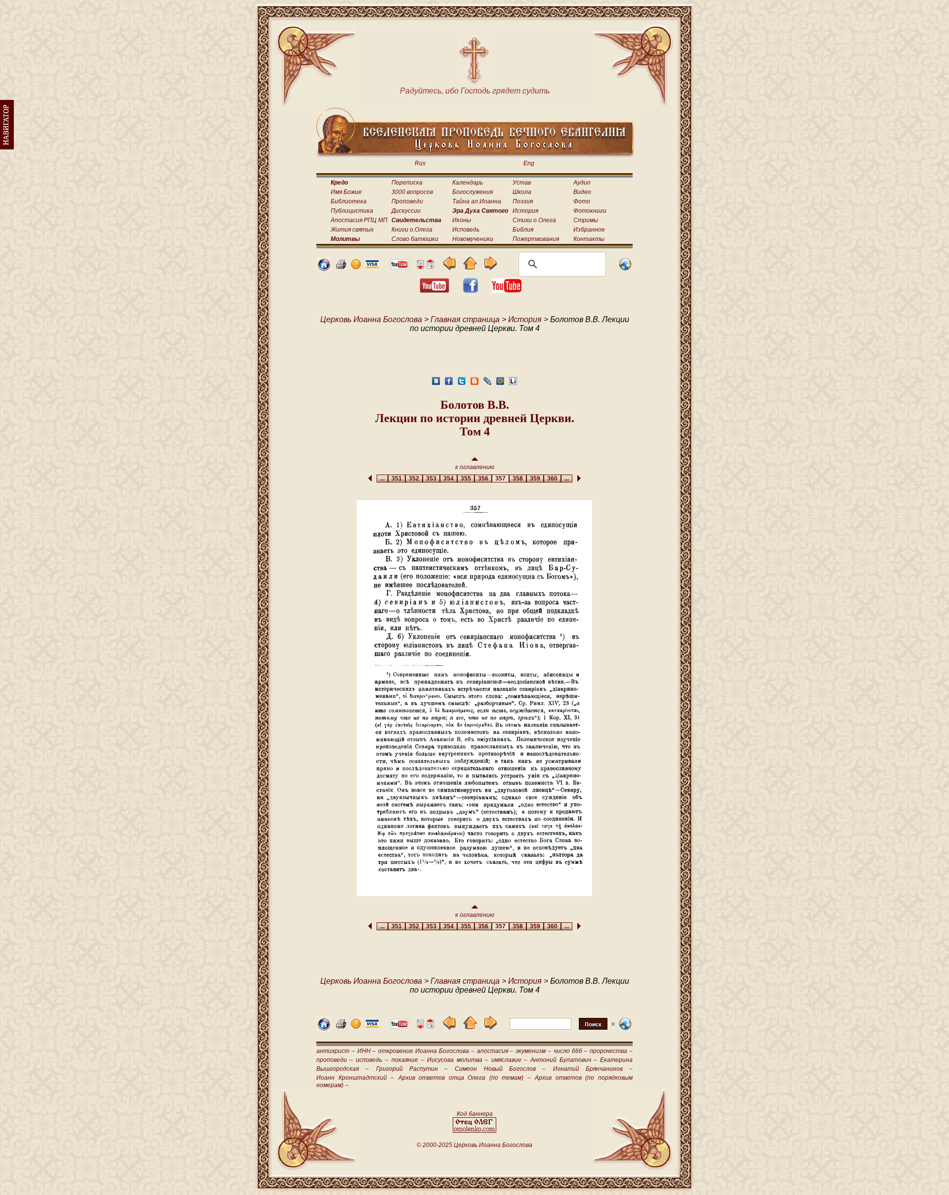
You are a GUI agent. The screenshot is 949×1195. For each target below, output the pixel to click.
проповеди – (334, 1059)
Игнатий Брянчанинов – (593, 1068)
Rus (420, 163)
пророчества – (611, 1051)
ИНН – (366, 1051)
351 (396, 478)
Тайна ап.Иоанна (476, 201)
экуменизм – (533, 1051)
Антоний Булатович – (563, 1059)
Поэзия (523, 201)
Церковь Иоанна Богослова (371, 319)
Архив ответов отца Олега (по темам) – (464, 1077)
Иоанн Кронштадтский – (355, 1077)
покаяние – (407, 1059)
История (525, 210)
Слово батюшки (414, 239)
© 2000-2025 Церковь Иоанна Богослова (474, 1145)
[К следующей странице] (490, 268)
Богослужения (472, 192)
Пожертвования (536, 239)
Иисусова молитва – (457, 1059)
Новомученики (472, 239)
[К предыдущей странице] (449, 268)
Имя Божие (346, 192)
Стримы (585, 220)
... (382, 478)
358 (518, 478)
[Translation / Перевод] (625, 269)
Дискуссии (406, 210)
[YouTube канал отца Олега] (399, 266)
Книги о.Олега (411, 229)
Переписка (407, 182)
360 (552, 478)
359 (535, 478)
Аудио (582, 182)
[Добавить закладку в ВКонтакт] (436, 384)
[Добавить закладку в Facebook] (448, 384)
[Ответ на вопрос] (356, 266)
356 (483, 478)
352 (414, 478)
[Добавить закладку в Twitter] (461, 384)
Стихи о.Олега (534, 220)
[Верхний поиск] (562, 1029)
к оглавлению (474, 467)
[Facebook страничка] (470, 290)
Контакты (588, 239)
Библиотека (349, 201)
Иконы (461, 220)
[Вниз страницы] (420, 266)
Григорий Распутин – (412, 1068)
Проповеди (407, 201)
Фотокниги (589, 210)
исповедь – (372, 1059)
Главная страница (465, 319)
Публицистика (352, 210)
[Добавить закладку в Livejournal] (487, 384)
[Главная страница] (323, 269)
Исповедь (465, 229)
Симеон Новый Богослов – (500, 1068)
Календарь (467, 182)
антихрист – (335, 1051)
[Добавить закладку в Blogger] (474, 384)
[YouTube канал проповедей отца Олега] (506, 290)
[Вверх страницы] (430, 266)
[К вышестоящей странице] (470, 268)
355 (466, 478)
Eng (528, 163)
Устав (522, 182)
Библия (523, 229)
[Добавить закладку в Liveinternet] (513, 384)
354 (448, 478)
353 (431, 478)
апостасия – (495, 1051)
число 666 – (571, 1051)
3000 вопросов (412, 192)
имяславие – (509, 1059)
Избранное (589, 229)
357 (500, 478)
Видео (582, 192)
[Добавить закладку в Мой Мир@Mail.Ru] (500, 384)
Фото (581, 201)
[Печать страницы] (341, 266)
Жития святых (352, 229)
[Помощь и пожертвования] (372, 265)
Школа (522, 192)
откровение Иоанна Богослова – (426, 1051)
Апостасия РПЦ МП (359, 220)
